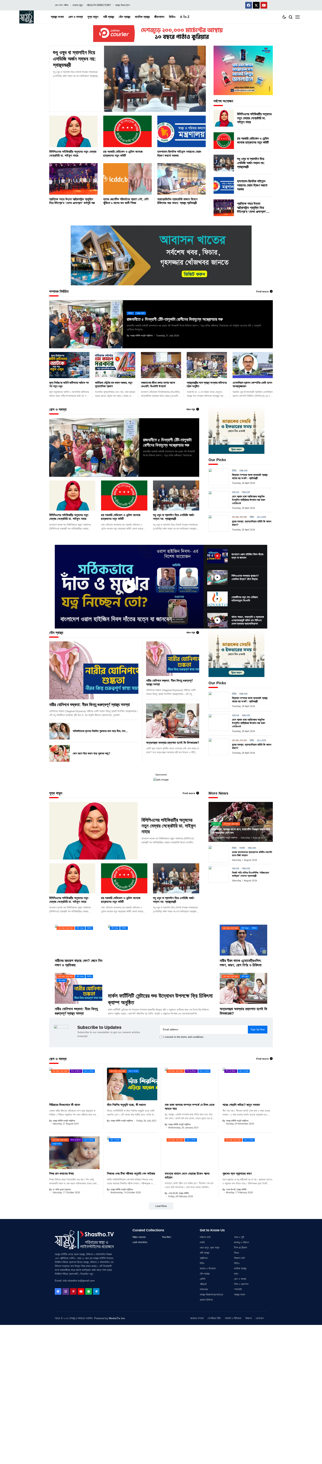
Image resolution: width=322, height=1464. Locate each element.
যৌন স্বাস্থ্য (204, 1273)
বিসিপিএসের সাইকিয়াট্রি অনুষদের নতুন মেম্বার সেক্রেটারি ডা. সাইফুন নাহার (254, 118)
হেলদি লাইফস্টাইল (139, 1242)
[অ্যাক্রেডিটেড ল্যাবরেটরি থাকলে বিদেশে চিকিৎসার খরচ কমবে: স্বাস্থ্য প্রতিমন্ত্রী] (181, 179)
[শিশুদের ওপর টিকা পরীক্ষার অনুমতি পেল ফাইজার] (132, 1152)
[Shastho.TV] (26, 16)
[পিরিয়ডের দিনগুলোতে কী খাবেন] (74, 1084)
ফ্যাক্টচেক (204, 1257)
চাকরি (202, 1242)
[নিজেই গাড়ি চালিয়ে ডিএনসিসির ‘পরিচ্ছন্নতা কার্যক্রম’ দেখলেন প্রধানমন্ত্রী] (219, 874)
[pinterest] (73, 1291)
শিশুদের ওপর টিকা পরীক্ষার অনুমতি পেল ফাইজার (131, 1173)
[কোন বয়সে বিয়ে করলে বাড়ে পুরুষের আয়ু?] (59, 753)
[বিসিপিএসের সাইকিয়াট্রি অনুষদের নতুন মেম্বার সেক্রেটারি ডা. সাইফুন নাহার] (73, 131)
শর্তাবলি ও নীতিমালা (233, 1318)
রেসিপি (202, 1278)
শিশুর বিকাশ (166, 1237)
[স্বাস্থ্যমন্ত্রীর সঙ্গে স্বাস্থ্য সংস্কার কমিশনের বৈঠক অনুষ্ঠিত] (207, 365)
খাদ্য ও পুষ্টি (239, 1237)
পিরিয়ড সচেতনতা (139, 1237)
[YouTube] (81, 1291)
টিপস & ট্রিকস (240, 1247)
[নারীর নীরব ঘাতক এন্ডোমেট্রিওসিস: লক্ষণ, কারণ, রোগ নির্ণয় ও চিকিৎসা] (243, 940)
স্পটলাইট (238, 1289)
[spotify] (88, 1291)
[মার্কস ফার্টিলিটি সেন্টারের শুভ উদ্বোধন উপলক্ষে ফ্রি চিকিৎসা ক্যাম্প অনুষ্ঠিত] (161, 957)
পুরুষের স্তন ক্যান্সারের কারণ (237, 1173)
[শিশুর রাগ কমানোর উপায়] (74, 1152)
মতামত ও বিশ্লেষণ (208, 1268)
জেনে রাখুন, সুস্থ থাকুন (209, 1247)
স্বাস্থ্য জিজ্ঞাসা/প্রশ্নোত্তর (211, 1294)
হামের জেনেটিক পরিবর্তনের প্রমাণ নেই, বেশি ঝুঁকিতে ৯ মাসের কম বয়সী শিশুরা (126, 201)
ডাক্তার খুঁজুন (77, 5)
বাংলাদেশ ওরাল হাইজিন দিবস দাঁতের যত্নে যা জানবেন (116, 619)
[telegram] (96, 1291)
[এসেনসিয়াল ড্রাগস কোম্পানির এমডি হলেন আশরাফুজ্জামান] (253, 365)
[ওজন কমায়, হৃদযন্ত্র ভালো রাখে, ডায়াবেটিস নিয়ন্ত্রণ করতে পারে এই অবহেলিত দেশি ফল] (241, 822)
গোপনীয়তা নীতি (214, 1318)
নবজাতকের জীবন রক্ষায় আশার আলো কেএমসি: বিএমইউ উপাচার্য (158, 384)
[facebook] (58, 1291)
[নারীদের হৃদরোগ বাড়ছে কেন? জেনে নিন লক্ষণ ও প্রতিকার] (78, 940)
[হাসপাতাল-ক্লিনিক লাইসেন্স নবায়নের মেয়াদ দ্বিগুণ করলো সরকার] (181, 131)
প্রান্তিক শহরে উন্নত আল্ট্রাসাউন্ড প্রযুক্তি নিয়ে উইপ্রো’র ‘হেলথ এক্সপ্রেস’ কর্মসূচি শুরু (72, 201)
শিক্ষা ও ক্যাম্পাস (241, 1284)
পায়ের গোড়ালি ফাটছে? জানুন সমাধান (241, 1105)
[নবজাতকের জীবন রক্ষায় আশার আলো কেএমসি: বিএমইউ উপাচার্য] (161, 365)
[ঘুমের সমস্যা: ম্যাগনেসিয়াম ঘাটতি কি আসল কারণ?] (219, 523)
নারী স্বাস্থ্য (204, 1252)
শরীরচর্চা (203, 1284)
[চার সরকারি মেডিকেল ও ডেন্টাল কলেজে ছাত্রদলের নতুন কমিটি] (127, 131)
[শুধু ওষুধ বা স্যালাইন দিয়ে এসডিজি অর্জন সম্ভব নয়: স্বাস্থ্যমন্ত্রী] (155, 79)
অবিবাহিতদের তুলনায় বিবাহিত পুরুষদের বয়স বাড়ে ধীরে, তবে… (100, 731)
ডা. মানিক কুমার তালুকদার (62, 1189)
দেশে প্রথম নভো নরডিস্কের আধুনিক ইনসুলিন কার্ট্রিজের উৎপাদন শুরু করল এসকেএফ (248, 500)
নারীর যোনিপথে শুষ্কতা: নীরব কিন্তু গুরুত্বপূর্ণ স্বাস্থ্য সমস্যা (89, 704)
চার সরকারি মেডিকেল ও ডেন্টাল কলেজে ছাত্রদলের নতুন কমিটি (253, 140)
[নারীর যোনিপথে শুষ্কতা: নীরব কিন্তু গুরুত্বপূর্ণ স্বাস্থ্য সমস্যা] (93, 670)
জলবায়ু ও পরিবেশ (241, 1242)
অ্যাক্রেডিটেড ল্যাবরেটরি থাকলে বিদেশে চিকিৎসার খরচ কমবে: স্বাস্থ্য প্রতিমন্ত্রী (177, 201)
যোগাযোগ (260, 1318)
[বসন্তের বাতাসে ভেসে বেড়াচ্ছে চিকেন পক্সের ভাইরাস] (190, 1152)
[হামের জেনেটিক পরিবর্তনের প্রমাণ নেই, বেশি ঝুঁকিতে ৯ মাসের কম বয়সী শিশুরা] (127, 179)
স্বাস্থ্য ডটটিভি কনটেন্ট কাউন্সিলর (141, 335)
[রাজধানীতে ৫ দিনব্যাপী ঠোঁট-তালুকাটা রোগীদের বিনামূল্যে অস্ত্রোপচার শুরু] (86, 324)
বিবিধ (202, 1263)
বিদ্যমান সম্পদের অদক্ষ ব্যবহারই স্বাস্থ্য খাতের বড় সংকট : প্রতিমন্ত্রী (250, 476)
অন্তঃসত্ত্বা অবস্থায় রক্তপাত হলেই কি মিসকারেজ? (172, 742)
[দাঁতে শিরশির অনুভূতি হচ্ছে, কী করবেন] (132, 1084)
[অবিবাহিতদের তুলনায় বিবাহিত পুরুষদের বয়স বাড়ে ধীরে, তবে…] (59, 731)
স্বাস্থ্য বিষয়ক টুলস (122, 5)
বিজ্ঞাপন (248, 1318)
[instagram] (65, 1291)
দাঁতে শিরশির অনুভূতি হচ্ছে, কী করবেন (126, 1105)
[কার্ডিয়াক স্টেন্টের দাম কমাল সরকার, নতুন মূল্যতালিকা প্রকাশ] (115, 365)
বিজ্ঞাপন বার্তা (205, 1237)
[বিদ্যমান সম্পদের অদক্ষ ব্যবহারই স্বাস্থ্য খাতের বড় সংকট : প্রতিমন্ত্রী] (219, 477)
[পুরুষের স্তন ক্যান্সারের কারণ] (247, 1152)
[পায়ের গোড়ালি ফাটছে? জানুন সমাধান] (247, 1084)
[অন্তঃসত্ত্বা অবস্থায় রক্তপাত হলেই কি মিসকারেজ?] (172, 720)
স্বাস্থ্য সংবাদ (239, 1294)
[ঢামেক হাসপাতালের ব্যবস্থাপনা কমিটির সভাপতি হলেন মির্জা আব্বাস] (219, 854)
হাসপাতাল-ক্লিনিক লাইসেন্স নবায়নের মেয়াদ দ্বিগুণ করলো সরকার (252, 185)
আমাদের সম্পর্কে (196, 1318)
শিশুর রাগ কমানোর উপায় (61, 1173)
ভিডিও (237, 1263)
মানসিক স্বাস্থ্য (240, 1268)
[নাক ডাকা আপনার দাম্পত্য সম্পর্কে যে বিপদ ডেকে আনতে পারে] (190, 1084)
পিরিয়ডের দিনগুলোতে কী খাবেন (64, 1105)
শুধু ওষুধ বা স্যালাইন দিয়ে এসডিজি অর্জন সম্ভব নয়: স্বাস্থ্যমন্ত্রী (74, 59)
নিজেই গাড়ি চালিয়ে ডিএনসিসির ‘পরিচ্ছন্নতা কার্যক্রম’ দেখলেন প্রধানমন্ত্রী (250, 874)
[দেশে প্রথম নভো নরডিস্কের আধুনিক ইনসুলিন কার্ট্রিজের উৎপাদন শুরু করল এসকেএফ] (219, 499)
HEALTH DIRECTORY (99, 5)
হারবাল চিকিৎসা (206, 1299)
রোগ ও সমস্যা (240, 1278)
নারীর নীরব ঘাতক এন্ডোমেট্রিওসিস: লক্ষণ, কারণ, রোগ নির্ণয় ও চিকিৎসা (241, 963)
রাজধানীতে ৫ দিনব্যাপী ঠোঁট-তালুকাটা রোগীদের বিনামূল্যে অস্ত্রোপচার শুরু (175, 319)
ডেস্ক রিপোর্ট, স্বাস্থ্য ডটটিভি (178, 1193)
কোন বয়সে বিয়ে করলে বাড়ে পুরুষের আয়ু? (91, 753)
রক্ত (236, 1273)
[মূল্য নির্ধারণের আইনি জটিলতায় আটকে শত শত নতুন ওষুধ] (69, 365)
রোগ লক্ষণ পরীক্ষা (61, 5)
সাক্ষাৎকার (204, 1289)
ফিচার (236, 1252)
